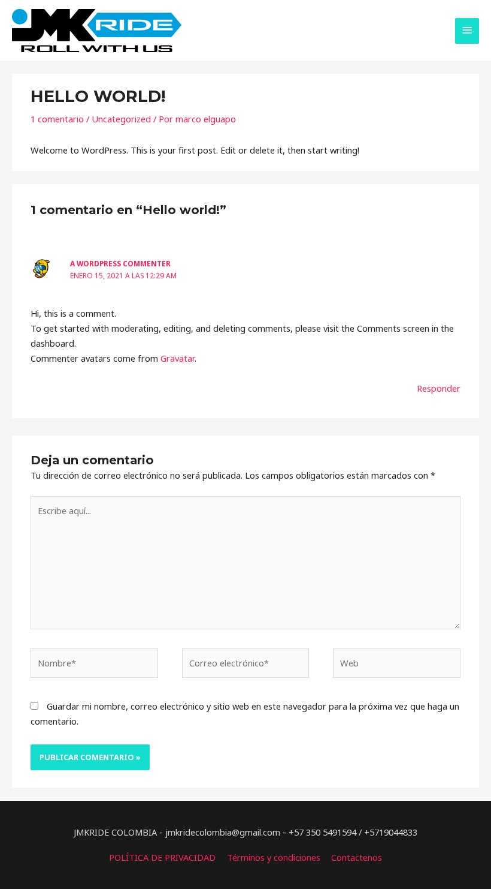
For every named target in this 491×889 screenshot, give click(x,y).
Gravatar (177, 358)
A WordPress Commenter (120, 263)
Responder (438, 388)
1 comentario (57, 119)
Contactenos (356, 857)
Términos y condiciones (273, 857)
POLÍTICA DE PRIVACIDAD (162, 857)
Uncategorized (121, 119)
